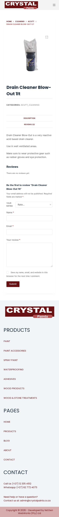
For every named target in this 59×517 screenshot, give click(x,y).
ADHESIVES (10, 379)
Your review (13, 240)
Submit (13, 284)
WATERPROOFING (13, 369)
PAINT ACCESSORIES (15, 350)
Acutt (24, 105)
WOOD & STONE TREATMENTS (20, 398)
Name (10, 212)
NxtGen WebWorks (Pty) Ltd (35, 512)
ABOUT (7, 450)
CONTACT (9, 459)
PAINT (7, 341)
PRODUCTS (10, 431)
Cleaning (34, 105)
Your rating (9, 204)
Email (10, 226)
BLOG (7, 440)
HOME (7, 421)
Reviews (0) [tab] (29, 124)
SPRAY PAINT (11, 360)
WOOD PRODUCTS (14, 388)
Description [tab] (29, 118)
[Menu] (54, 5)
